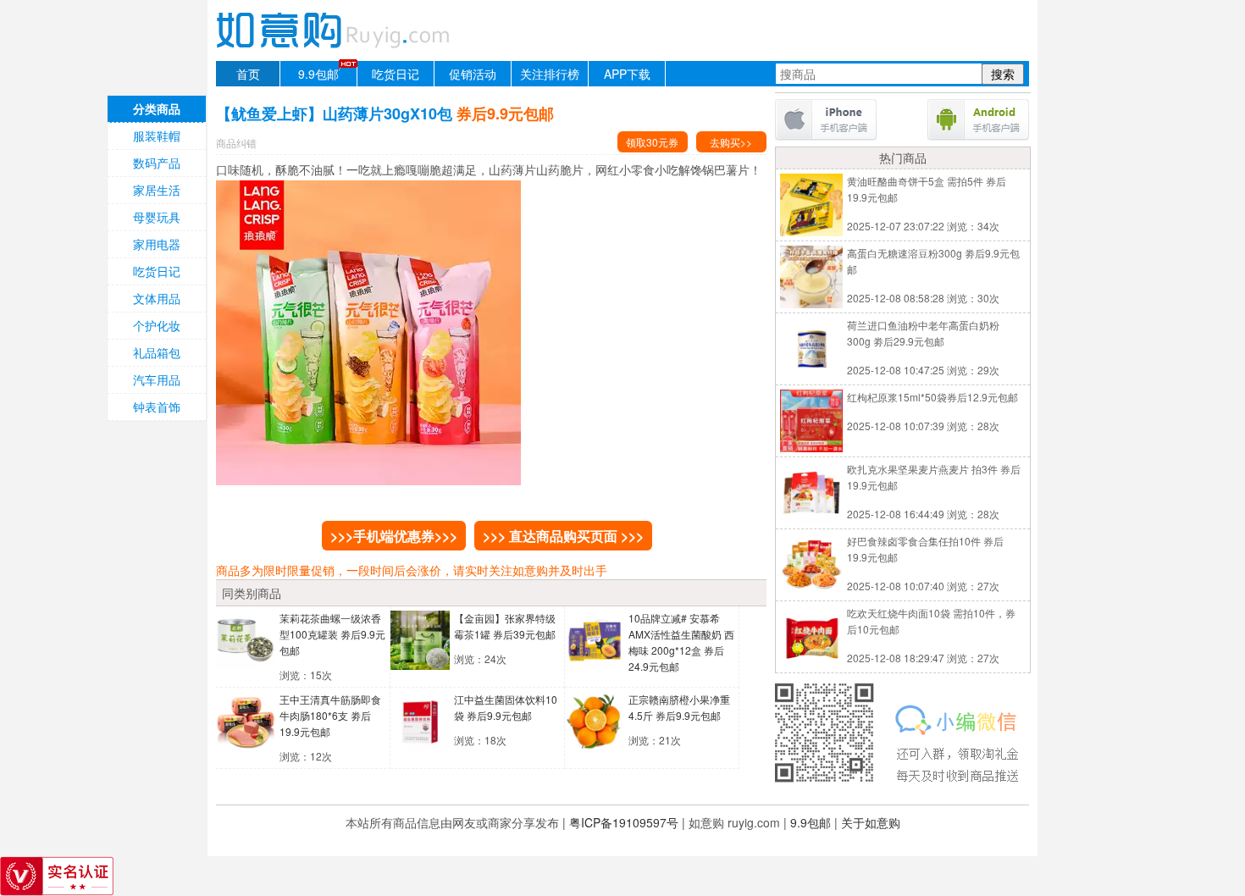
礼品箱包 (156, 352)
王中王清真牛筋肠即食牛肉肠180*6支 (330, 715)
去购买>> (731, 142)
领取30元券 (652, 142)
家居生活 (156, 189)
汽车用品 (156, 379)
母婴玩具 (156, 216)
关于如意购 (870, 822)
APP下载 (627, 73)
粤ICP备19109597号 (623, 822)
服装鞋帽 (156, 135)
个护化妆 (156, 325)
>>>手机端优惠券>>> (393, 535)
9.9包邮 (318, 73)
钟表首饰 (156, 406)
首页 (248, 73)
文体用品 (156, 298)
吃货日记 (395, 73)
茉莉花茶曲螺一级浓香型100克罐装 (332, 634)
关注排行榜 (549, 73)
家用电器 (156, 243)
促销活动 (472, 73)
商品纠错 (236, 143)
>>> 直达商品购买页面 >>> (563, 535)
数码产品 (156, 162)
